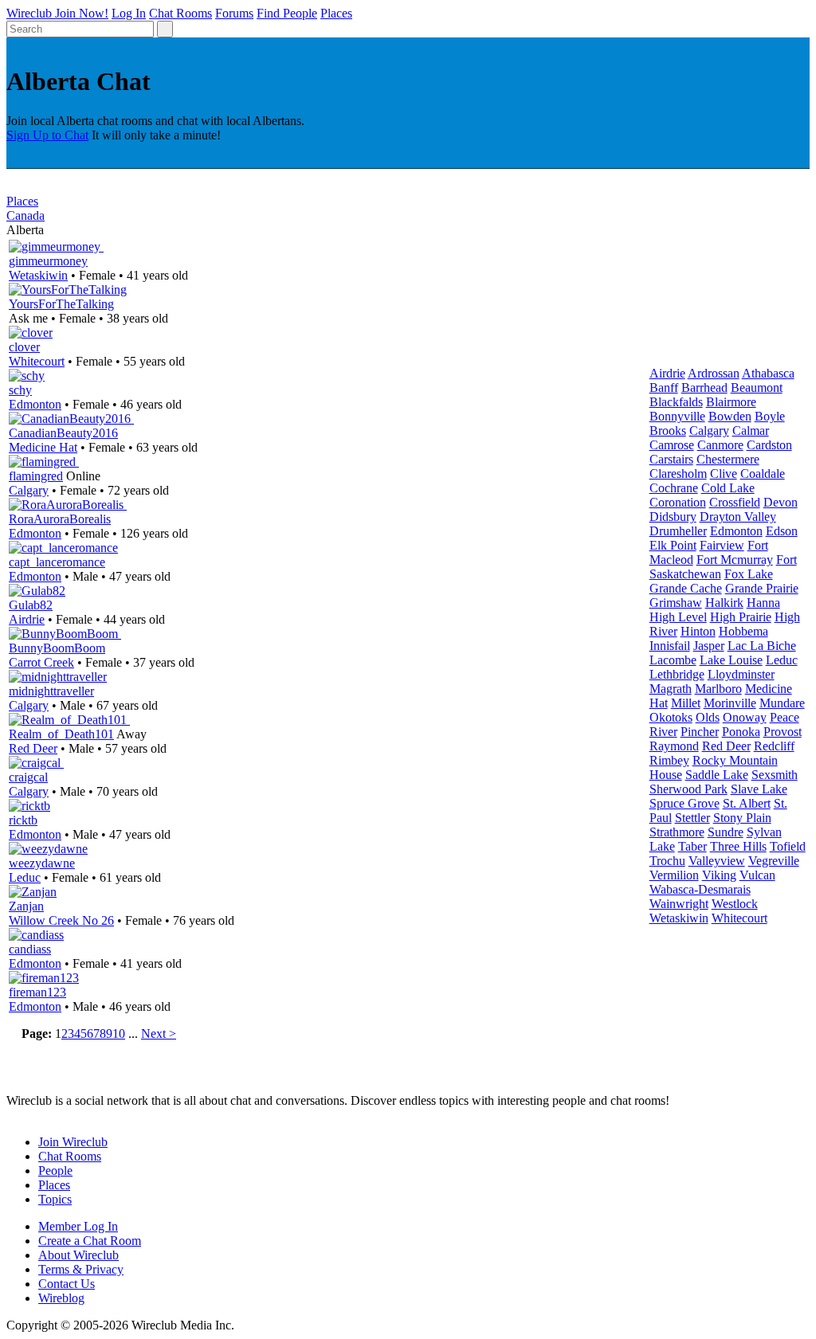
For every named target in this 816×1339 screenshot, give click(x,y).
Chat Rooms (180, 13)
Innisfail (669, 645)
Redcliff (774, 746)
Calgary (29, 490)
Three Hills (738, 846)
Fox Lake (748, 574)
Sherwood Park (688, 789)
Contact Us (66, 1283)
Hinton (698, 631)
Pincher (700, 731)
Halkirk (724, 602)
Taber (692, 846)
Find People (287, 13)
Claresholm (678, 473)
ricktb (23, 820)
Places (336, 13)
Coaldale (762, 473)
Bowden (729, 416)
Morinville (730, 703)
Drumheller (678, 531)
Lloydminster (741, 674)
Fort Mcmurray (734, 559)
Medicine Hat (43, 447)
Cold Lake (728, 488)
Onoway (745, 717)
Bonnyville (677, 416)
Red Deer (33, 748)
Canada (25, 215)
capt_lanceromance (57, 562)
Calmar (750, 430)
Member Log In (78, 1226)
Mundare (782, 703)
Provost (782, 731)
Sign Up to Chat (47, 135)
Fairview (722, 545)
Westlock (735, 903)
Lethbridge (676, 674)
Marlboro (718, 688)
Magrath (670, 688)
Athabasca (768, 373)
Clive (723, 473)
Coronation (677, 502)
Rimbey (669, 760)
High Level (678, 617)
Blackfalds (676, 402)
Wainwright (678, 903)
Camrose (671, 445)
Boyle (770, 416)
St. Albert (747, 803)
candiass (30, 949)
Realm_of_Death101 (61, 734)
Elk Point (672, 545)
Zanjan (26, 906)
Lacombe (672, 660)
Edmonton (35, 404)
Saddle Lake (716, 774)
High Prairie (740, 617)
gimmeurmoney (48, 261)
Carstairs (671, 459)
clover (24, 347)
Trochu (667, 860)
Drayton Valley (738, 516)
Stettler (692, 817)
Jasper (708, 645)
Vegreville (773, 860)
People (55, 1170)
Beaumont (757, 387)
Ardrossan (714, 373)
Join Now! (81, 13)
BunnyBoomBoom (57, 648)
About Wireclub (78, 1255)
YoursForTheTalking (61, 304)
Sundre (725, 832)
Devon (780, 502)
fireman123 (37, 992)
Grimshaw (675, 602)
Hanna (763, 602)
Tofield (788, 846)
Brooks (667, 430)
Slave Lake (759, 789)
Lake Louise (731, 660)
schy (20, 390)
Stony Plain (742, 817)
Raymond (674, 746)
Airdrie (27, 619)
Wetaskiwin (38, 275)
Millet (685, 703)
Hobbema (743, 631)
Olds (708, 717)
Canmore (720, 445)
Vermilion (674, 875)
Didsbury (672, 516)
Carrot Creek (41, 662)
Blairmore (731, 402)
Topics (55, 1199)
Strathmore (676, 832)
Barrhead (704, 387)
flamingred (36, 476)
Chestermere (727, 459)
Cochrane (673, 488)
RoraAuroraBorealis (60, 519)
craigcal (28, 777)
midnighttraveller (51, 691)
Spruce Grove (684, 803)
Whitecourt (37, 361)
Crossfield (734, 502)
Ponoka (741, 731)
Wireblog (61, 1298)
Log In (129, 13)
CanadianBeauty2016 (63, 433)
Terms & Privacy (81, 1269)
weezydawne (42, 863)
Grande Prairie (761, 588)
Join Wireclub (73, 1142)
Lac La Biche (762, 645)
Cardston (769, 445)
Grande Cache (685, 588)
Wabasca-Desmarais (700, 889)
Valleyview (716, 860)
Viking (719, 875)
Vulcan (757, 875)
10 (118, 1033)
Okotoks (670, 717)
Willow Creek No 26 (61, 920)
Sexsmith (774, 774)
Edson (782, 531)
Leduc (25, 877)
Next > (158, 1033)
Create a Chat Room (89, 1240)
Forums (234, 13)
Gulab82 (31, 605)
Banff (663, 387)
